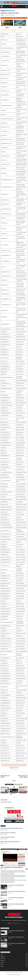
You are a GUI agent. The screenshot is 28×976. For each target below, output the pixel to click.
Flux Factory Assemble (23, 793)
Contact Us (16, 972)
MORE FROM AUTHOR (18, 784)
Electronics (3, 10)
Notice (12, 972)
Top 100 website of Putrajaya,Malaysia (16, 891)
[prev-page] (13, 796)
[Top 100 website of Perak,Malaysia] (4, 899)
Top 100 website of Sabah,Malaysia (16, 885)
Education (2, 962)
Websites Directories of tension (8, 837)
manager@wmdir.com (14, 768)
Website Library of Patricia (5, 776)
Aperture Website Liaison (13, 794)
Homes (2, 964)
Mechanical (3, 956)
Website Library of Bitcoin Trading (22, 776)
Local (2, 865)
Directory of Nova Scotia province (8, 832)
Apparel (2, 966)
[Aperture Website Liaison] (14, 789)
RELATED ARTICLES (9, 784)
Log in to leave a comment (6, 802)
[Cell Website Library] (5, 789)
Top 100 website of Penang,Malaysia (16, 904)
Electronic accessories (7, 9)
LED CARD (7, 972)
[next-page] (14, 796)
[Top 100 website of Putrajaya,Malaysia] (4, 893)
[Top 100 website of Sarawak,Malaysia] (14, 857)
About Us (20, 972)
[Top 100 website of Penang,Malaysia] (4, 905)
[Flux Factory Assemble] (23, 789)
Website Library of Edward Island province (10, 841)
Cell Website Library (4, 793)
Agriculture (3, 958)
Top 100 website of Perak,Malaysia (15, 897)
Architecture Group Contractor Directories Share (11, 828)
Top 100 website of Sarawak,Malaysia (12, 867)
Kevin (3, 15)
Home (1, 9)
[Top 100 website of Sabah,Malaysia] (4, 887)
